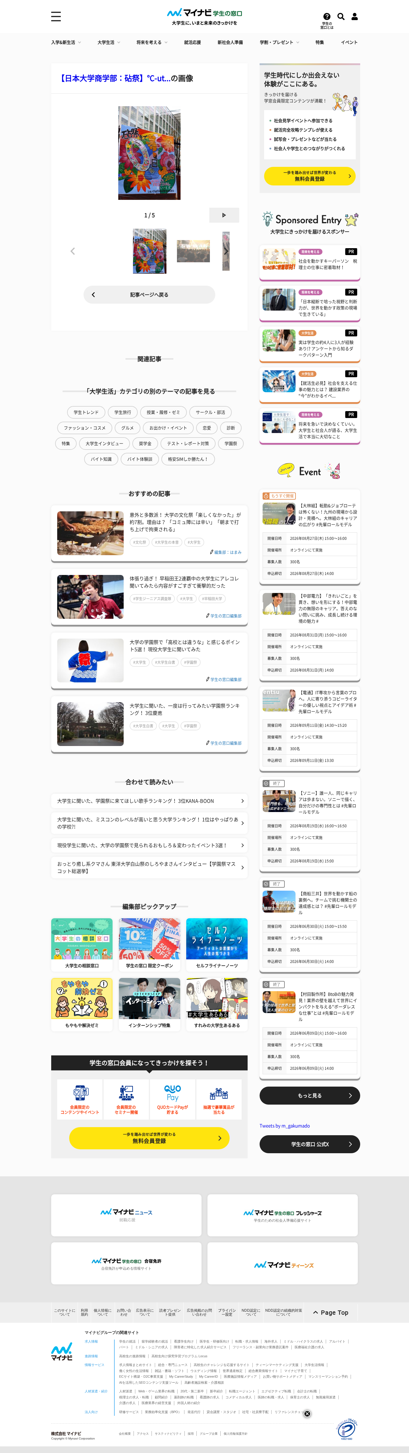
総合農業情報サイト (263, 1371)
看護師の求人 (209, 1397)
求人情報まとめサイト (135, 1365)
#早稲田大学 (212, 598)
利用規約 (84, 1312)
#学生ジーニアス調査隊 (152, 598)
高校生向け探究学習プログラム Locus (179, 1356)
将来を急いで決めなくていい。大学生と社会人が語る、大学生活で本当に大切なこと (328, 430)
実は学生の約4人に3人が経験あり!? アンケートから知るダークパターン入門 (326, 348)
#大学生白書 (165, 662)
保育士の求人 (300, 1397)
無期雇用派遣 (326, 1397)
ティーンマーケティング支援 (277, 1365)
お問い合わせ (124, 1312)
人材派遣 (125, 1391)
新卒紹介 (216, 1391)
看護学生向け (184, 1341)
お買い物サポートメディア (282, 1376)
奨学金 (145, 443)
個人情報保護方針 (236, 1433)
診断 (231, 428)
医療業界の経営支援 (156, 1403)
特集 (320, 42)
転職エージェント (242, 1391)
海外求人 (271, 1341)
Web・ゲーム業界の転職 (156, 1391)
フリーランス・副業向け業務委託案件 (261, 1347)
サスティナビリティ (168, 1433)
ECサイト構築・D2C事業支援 (141, 1376)
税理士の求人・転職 (134, 1397)
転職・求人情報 (246, 1341)
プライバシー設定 (227, 1312)
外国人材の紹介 (188, 1403)
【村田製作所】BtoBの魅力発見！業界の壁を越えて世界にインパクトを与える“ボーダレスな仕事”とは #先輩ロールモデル (328, 1006)
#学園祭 (190, 662)
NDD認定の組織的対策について (283, 1312)
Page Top (335, 1312)
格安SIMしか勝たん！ (188, 459)
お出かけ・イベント (168, 428)
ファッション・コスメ (85, 428)
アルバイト (337, 1341)
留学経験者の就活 (155, 1341)
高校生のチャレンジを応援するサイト (222, 1365)
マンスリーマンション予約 (328, 1376)
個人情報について (103, 1312)
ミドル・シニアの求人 (151, 1347)
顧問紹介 (161, 1397)
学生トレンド (86, 412)
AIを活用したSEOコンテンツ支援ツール (148, 1382)
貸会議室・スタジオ (221, 1412)
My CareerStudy (181, 1376)
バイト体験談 (139, 459)
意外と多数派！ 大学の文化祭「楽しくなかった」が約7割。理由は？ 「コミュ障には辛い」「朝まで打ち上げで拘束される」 (185, 522)
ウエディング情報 (203, 1371)
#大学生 (194, 542)
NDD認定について (251, 1312)
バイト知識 (101, 459)
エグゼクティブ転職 (276, 1391)
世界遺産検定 (233, 1371)
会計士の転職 (307, 1391)
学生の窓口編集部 (226, 616)
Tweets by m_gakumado (285, 1126)
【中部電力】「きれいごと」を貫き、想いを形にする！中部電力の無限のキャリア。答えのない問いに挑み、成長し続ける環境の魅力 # (328, 608)
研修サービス (129, 1412)
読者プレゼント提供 (170, 1312)
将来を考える (149, 42)
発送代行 (194, 1412)
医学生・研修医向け (214, 1341)
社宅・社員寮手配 (255, 1412)
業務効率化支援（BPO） (163, 1412)
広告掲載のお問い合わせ (199, 1312)
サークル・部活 (210, 412)
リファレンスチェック (291, 1412)
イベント (349, 42)
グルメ (127, 428)
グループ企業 (209, 1433)
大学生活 (106, 42)
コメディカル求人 (238, 1397)
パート (124, 1347)
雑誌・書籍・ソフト (169, 1371)
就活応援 (192, 42)
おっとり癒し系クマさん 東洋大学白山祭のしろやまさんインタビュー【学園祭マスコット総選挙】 (146, 868)
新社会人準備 (230, 42)
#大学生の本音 (167, 542)
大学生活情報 (314, 1365)
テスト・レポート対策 (188, 443)
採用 (191, 1433)
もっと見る (310, 1095)
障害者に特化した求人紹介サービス (200, 1347)
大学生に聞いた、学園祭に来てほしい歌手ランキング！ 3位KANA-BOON (135, 801)
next (224, 215)
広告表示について (145, 1312)
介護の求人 (127, 1403)
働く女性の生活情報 (134, 1371)
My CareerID (208, 1376)
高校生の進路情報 (132, 1356)
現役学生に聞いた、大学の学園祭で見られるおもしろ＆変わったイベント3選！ (142, 845)
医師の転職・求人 (271, 1397)
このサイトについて (64, 1312)
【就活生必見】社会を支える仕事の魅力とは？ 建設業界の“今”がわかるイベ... (328, 389)
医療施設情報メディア (240, 1376)
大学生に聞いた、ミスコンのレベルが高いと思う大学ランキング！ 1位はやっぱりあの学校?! (147, 823)
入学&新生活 (63, 42)
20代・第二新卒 (192, 1391)
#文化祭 (139, 542)
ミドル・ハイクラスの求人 (303, 1341)
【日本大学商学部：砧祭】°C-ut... (114, 78)
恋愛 (207, 428)
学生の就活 (127, 1341)
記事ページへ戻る (149, 294)
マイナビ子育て (295, 1371)
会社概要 (125, 1433)
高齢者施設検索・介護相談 (204, 1382)
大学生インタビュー (104, 443)
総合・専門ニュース (173, 1365)
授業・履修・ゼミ (163, 412)
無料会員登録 (149, 1138)
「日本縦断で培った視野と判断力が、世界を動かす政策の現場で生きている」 (328, 307)
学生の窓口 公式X (310, 1144)
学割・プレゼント (276, 42)
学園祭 (231, 443)
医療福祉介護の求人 (309, 1347)
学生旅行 (122, 412)
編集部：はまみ (228, 552)
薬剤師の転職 (184, 1397)
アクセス (143, 1433)
